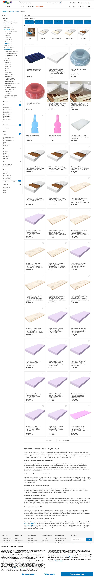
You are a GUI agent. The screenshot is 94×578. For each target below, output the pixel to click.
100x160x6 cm (8, 107)
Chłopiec (7, 166)
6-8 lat (6, 153)
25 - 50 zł (7, 173)
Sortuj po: (79, 44)
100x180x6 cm (8, 111)
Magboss (7, 143)
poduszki (29, 525)
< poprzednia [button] (48, 440)
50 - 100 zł (7, 175)
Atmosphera (7, 138)
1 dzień (6, 189)
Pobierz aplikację (82, 2)
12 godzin (7, 187)
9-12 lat (6, 155)
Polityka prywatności (58, 560)
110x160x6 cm (8, 114)
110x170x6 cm (8, 116)
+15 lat (6, 158)
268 (63, 440)
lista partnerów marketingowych (21, 567)
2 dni (6, 190)
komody (33, 523)
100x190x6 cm (8, 112)
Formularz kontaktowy (60, 538)
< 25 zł (6, 172)
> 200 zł (7, 178)
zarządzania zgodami (67, 556)
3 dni (6, 192)
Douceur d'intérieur (9, 140)
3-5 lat (6, 151)
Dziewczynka (8, 164)
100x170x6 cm (8, 109)
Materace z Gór (9, 137)
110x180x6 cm (8, 117)
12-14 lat (6, 156)
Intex (6, 145)
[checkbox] (3, 107)
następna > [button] (67, 440)
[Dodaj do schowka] (43, 49)
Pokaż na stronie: (65, 44)
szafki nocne (27, 523)
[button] (60, 2)
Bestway (6, 142)
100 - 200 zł (8, 177)
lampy (34, 525)
